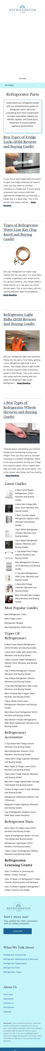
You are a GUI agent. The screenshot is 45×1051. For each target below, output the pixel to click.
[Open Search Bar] (39, 85)
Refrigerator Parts (11, 968)
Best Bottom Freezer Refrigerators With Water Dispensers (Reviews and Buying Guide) (22, 723)
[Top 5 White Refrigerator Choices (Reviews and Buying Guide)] (9, 533)
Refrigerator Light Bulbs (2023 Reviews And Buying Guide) (19, 319)
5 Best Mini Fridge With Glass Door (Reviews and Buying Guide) (27, 507)
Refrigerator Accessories (14, 955)
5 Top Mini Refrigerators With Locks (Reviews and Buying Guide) (27, 576)
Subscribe (17, 931)
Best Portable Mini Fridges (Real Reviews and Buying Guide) (27, 598)
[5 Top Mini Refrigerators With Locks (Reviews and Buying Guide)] (9, 576)
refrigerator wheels (14, 623)
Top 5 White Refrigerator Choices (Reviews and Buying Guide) (26, 532)
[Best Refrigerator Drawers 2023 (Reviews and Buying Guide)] (9, 565)
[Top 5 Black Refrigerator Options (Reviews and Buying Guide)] (9, 544)
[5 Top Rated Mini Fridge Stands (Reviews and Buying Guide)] (9, 555)
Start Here (8, 994)
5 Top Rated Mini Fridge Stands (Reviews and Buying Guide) (26, 554)
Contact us (8, 1003)
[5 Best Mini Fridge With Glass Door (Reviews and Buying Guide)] (9, 507)
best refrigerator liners (16, 614)
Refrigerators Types (12, 972)
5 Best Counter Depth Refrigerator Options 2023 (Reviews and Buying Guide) (21, 663)
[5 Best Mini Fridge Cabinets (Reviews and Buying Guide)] (9, 587)
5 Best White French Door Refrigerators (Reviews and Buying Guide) (21, 704)
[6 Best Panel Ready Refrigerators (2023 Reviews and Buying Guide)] (9, 493)
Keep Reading (10, 295)
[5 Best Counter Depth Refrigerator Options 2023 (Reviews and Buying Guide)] (9, 518)
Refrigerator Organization (15, 963)
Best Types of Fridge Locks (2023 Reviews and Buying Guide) (19, 141)
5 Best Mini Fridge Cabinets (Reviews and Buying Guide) (26, 587)
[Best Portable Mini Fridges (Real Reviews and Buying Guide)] (9, 598)
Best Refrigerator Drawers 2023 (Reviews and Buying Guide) (27, 565)
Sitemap (7, 1012)
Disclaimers (8, 1007)
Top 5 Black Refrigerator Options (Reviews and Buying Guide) (26, 543)
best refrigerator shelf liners (18, 627)
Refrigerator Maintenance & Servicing (20, 959)
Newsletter (8, 999)
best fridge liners (13, 618)
